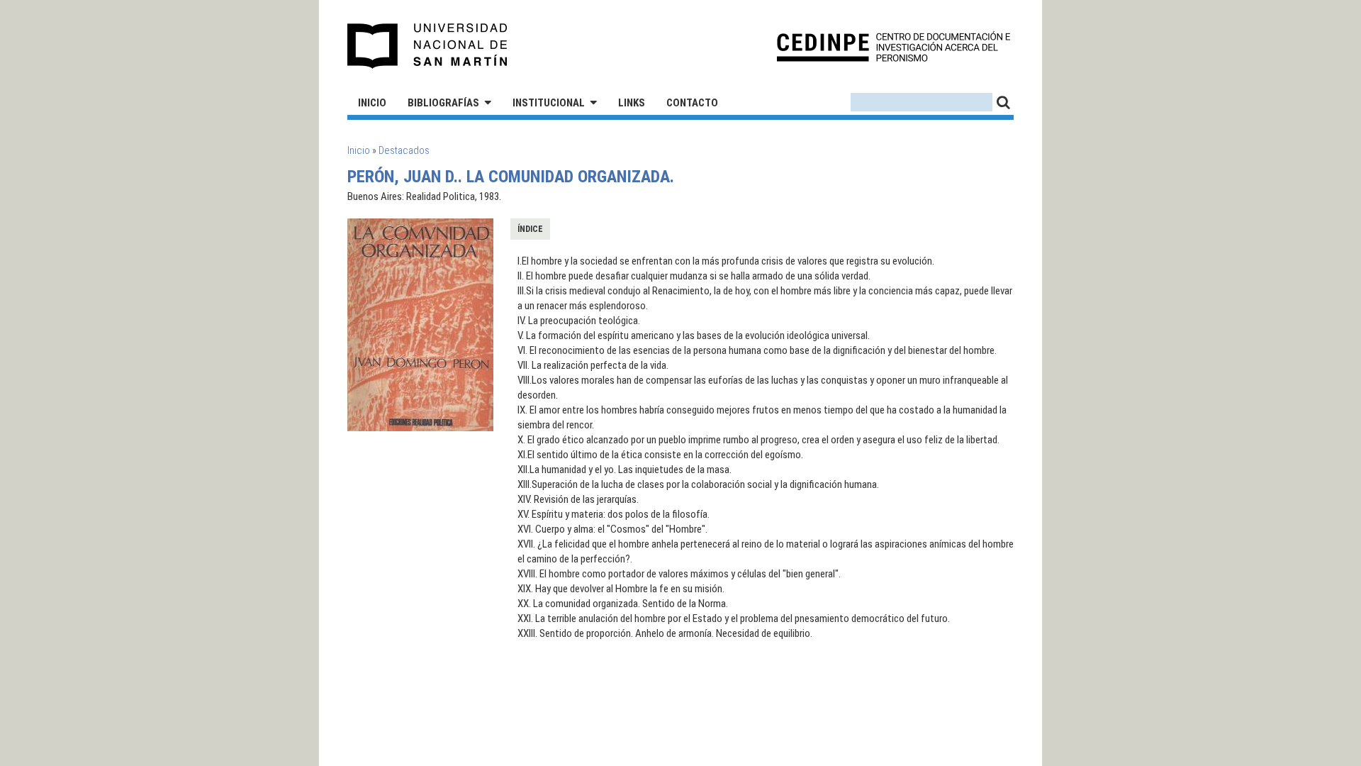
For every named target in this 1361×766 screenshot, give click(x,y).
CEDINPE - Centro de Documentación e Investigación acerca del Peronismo (893, 46)
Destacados (404, 150)
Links (631, 102)
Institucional (549, 102)
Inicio (372, 102)
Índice (530, 229)
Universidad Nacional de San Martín (427, 46)
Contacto (692, 102)
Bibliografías (443, 102)
